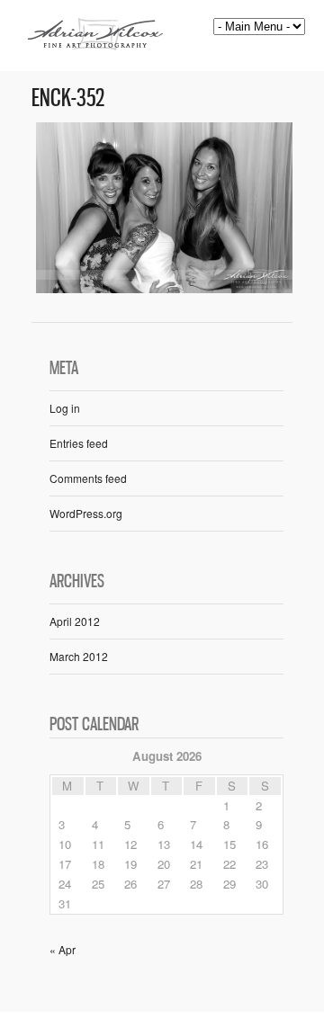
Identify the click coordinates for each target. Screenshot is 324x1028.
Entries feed (79, 443)
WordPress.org (86, 513)
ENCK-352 (68, 98)
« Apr (63, 949)
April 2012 (75, 621)
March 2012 (79, 656)
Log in (65, 408)
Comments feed (88, 478)
